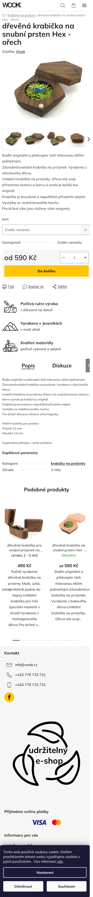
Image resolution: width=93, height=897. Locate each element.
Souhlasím (66, 886)
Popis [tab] (28, 365)
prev (4, 537)
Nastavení (45, 872)
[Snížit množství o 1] (63, 257)
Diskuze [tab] (62, 365)
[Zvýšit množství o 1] (85, 257)
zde (60, 861)
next (88, 537)
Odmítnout (23, 886)
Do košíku (46, 271)
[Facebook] (9, 697)
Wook (20, 51)
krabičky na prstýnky (68, 463)
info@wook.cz (26, 664)
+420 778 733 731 (30, 674)
